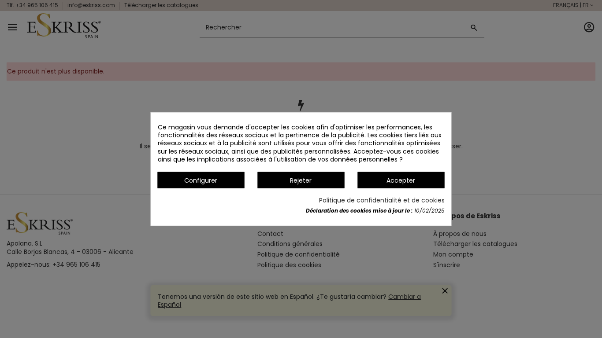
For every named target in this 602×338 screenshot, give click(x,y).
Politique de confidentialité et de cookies (382, 200)
